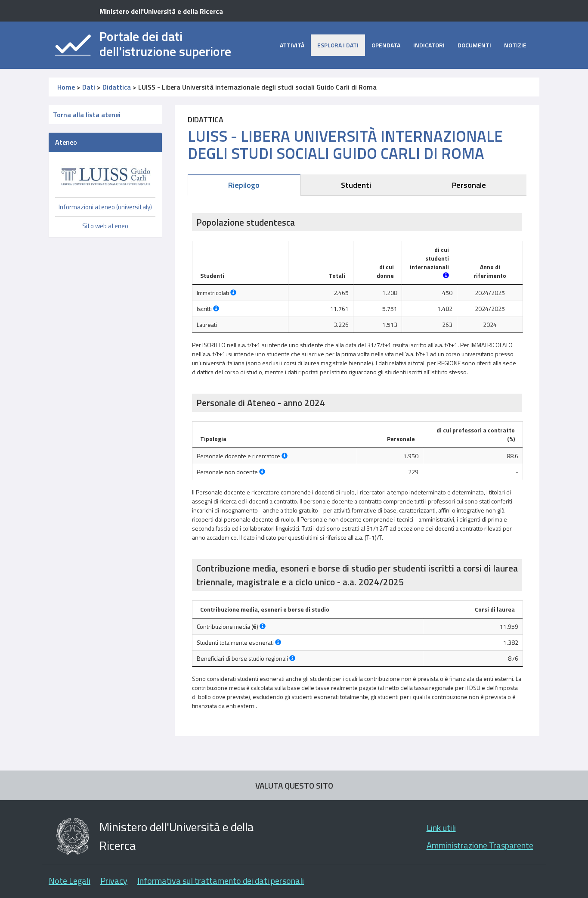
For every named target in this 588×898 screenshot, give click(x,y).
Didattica (116, 87)
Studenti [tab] (356, 185)
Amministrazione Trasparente (480, 845)
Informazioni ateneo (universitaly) (105, 207)
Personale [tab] (469, 185)
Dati (88, 87)
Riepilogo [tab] (244, 185)
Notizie (515, 45)
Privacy (113, 880)
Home (66, 87)
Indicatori (429, 45)
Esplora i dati (338, 45)
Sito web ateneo (105, 226)
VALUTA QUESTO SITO (294, 785)
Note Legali (69, 880)
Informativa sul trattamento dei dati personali (220, 880)
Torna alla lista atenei (87, 114)
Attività (292, 45)
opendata (385, 45)
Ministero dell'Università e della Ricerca (161, 11)
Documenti (474, 45)
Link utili (441, 827)
